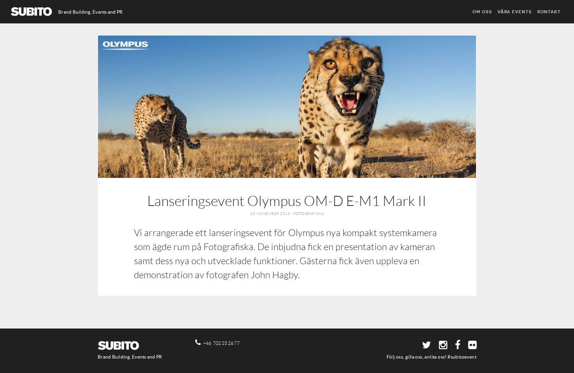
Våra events (514, 11)
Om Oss (482, 11)
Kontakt (549, 11)
